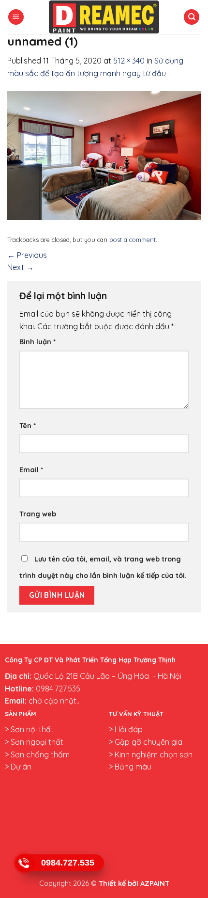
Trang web (37, 514)
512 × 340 (129, 60)
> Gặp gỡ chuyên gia (145, 742)
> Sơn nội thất (29, 729)
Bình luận (37, 341)
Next (20, 267)
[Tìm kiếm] (191, 17)
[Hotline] (24, 862)
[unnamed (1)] (104, 155)
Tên (27, 425)
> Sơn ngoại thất (34, 742)
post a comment (132, 239)
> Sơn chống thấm (37, 754)
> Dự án (18, 766)
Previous (27, 255)
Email (31, 469)
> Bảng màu (130, 766)
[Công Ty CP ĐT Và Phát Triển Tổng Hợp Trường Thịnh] (104, 17)
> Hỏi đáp (126, 729)
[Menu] (16, 17)
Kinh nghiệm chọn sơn (153, 754)
